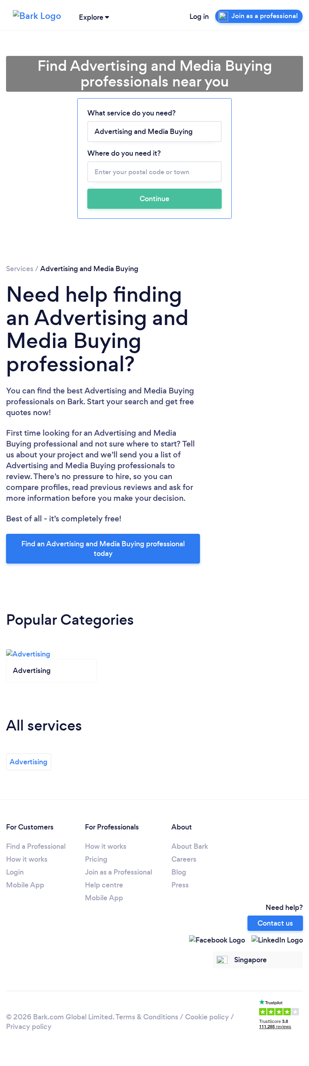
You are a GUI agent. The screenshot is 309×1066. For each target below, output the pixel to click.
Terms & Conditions (146, 1017)
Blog (178, 872)
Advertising (28, 762)
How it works (26, 859)
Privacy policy (29, 1026)
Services (19, 269)
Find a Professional (36, 846)
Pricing (96, 859)
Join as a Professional (118, 872)
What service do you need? (131, 113)
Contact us (275, 923)
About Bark (189, 846)
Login (15, 872)
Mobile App (25, 885)
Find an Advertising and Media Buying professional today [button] (103, 548)
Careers (183, 859)
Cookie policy (207, 1017)
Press (180, 885)
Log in (199, 16)
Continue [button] (154, 199)
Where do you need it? (124, 153)
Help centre (104, 885)
